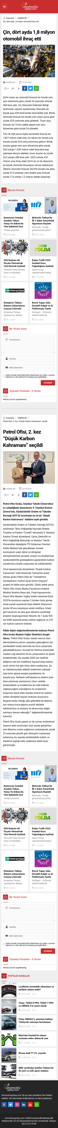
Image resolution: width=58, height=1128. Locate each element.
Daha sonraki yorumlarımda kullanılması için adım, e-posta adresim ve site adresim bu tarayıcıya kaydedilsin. (30, 376)
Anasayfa (10, 18)
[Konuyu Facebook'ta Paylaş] (24, 88)
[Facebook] (4, 1104)
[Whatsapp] (36, 1104)
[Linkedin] (23, 1104)
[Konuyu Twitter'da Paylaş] (30, 88)
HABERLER (22, 18)
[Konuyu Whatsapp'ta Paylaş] (36, 88)
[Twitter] (10, 1104)
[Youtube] (30, 1104)
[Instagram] (17, 1104)
